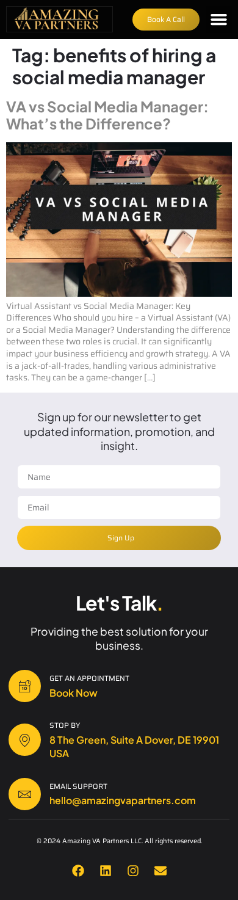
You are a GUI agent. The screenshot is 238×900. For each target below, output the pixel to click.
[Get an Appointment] (25, 686)
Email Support (78, 786)
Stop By (64, 725)
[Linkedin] (105, 870)
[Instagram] (133, 870)
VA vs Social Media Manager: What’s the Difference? (107, 115)
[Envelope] (160, 870)
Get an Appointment (89, 678)
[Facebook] (78, 870)
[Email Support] (25, 794)
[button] (219, 19)
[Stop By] (25, 740)
